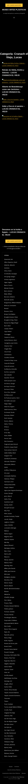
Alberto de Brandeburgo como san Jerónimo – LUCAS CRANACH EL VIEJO (12, 91)
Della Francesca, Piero (10, 409)
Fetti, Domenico (8, 441)
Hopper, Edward (8, 487)
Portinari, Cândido (9, 612)
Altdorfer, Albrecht (9, 265)
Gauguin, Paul (8, 456)
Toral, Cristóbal (8, 704)
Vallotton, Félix (8, 716)
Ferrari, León (7, 438)
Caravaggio (7, 334)
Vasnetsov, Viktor (9, 739)
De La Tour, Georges (10, 392)
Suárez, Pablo (8, 687)
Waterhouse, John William (11, 750)
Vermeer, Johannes (9, 744)
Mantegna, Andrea (9, 548)
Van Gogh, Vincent (9, 730)
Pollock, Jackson (8, 609)
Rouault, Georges (9, 652)
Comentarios (8, 354)
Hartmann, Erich (9, 482)
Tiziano (6, 701)
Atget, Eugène (8, 282)
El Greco (6, 430)
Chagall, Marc (8, 349)
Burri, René (7, 326)
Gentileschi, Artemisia (10, 458)
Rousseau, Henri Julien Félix (12, 655)
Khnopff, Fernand (9, 508)
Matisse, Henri (8, 562)
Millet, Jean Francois (9, 571)
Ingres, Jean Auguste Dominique (13, 490)
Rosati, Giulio (8, 646)
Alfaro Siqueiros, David (10, 262)
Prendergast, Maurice (10, 617)
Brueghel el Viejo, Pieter (11, 320)
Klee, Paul (7, 510)
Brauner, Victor (8, 311)
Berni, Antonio (8, 291)
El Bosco (6, 427)
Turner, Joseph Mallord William (13, 707)
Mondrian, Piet (8, 580)
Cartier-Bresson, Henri (10, 340)
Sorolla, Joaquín (8, 675)
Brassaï (6, 308)
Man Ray (6, 542)
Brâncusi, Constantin (10, 305)
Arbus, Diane (7, 271)
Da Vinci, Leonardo (9, 372)
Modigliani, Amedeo (9, 577)
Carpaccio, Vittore (9, 337)
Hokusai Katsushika (9, 484)
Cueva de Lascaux (9, 366)
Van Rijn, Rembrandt (10, 733)
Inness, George (8, 493)
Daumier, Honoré (9, 378)
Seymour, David (8, 669)
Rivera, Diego (8, 638)
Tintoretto (7, 698)
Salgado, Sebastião (9, 664)
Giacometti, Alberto (9, 464)
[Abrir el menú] (14, 17)
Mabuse (6, 531)
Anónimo (6, 268)
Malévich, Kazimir (9, 539)
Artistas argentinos (9, 279)
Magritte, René (8, 536)
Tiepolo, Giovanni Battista (11, 692)
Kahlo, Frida (7, 499)
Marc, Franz (7, 551)
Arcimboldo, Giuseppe (10, 274)
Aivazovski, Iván (8, 259)
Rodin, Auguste (8, 640)
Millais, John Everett (9, 568)
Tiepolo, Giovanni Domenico (12, 695)
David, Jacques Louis (10, 380)
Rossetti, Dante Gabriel (10, 649)
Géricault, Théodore (10, 461)
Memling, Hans (8, 565)
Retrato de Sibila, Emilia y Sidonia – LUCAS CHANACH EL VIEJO (13, 72)
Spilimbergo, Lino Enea (10, 678)
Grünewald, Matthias (10, 476)
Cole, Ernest (7, 352)
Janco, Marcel (8, 496)
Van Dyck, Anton (8, 724)
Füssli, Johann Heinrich (10, 450)
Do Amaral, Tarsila (9, 412)
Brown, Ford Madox (9, 314)
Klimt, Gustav (8, 513)
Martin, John (7, 554)
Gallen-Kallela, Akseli (10, 453)
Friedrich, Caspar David (10, 447)
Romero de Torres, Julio (10, 643)
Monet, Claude (8, 583)
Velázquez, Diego (9, 742)
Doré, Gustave (8, 418)
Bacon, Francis (8, 285)
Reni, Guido (7, 626)
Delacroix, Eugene (9, 406)
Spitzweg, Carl (8, 681)
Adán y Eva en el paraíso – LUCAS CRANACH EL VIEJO (13, 108)
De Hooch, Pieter (9, 389)
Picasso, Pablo (8, 603)
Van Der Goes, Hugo (10, 718)
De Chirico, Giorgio (9, 383)
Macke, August (8, 534)
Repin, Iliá (7, 632)
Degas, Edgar (8, 404)
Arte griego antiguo (9, 276)
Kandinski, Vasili (8, 502)
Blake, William (8, 294)
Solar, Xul (6, 672)
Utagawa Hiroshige (9, 713)
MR (19, 778)
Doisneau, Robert (9, 415)
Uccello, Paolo (8, 710)
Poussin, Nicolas (8, 614)
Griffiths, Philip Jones (10, 470)
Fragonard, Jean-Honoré (11, 444)
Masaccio (6, 557)
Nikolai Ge (7, 594)
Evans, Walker (8, 435)
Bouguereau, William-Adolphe (12, 302)
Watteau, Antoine (9, 753)
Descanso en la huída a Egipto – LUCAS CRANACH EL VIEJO (13, 232)
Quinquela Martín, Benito (11, 623)
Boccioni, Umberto (9, 297)
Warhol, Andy (8, 747)
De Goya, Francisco (9, 386)
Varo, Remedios (8, 736)
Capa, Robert (8, 331)
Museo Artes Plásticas (14, 10)
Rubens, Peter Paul (9, 658)
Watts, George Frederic (10, 756)
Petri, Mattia (7, 600)
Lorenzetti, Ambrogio (10, 528)
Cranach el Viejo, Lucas (10, 360)
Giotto (6, 467)
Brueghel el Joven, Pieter (11, 317)
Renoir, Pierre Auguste (10, 629)
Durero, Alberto (8, 421)
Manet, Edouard (8, 545)
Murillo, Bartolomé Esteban (12, 588)
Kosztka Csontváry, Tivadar (11, 516)
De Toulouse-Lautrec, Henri (12, 398)
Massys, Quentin (9, 560)
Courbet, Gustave (9, 357)
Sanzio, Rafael (8, 666)
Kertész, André (8, 505)
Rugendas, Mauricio (9, 661)
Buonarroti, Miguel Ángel (11, 323)
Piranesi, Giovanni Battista (11, 606)
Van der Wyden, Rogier (10, 721)
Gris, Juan (7, 473)
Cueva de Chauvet (9, 363)
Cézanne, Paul (8, 346)
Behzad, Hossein (9, 288)
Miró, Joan (7, 574)
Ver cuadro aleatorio (14, 241)
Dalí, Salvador (8, 375)
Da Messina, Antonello (10, 369)
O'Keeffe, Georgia (9, 597)
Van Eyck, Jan (7, 727)
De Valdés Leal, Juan (9, 401)
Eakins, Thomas (8, 424)
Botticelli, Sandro (9, 300)
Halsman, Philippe (9, 479)
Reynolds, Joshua (9, 635)
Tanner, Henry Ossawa (10, 690)
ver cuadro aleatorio (14, 5)
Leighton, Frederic (9, 522)
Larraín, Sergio (8, 519)
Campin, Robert (8, 328)
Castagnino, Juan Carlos (11, 343)
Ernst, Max (7, 432)
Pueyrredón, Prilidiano (10, 620)
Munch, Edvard (8, 586)
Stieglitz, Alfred (8, 684)
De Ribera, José (8, 395)
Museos (6, 591)
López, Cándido (8, 525)
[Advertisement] (14, 36)
